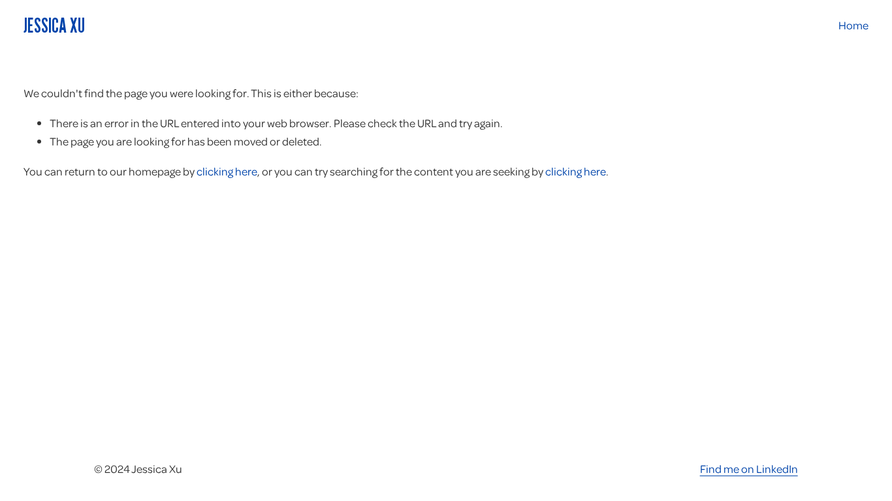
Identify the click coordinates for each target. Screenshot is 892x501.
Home (853, 25)
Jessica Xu (54, 25)
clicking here (227, 171)
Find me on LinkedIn (749, 468)
